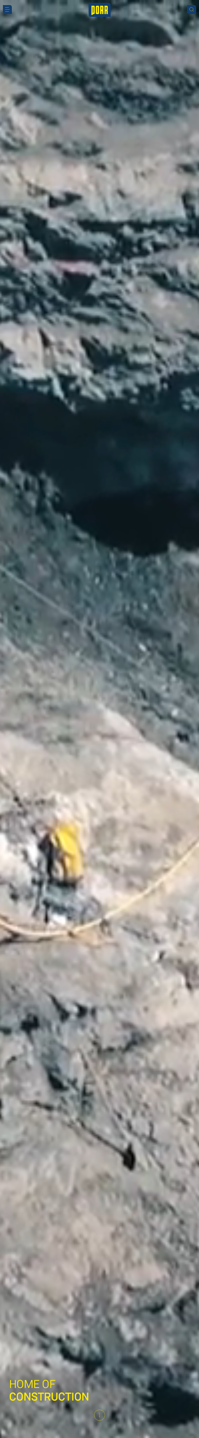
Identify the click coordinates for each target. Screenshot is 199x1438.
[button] (7, 9)
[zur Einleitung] (99, 1415)
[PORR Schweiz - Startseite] (100, 10)
